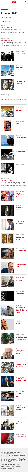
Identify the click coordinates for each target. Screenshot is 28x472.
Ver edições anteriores (6, 17)
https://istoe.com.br (5, 464)
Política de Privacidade (5, 466)
